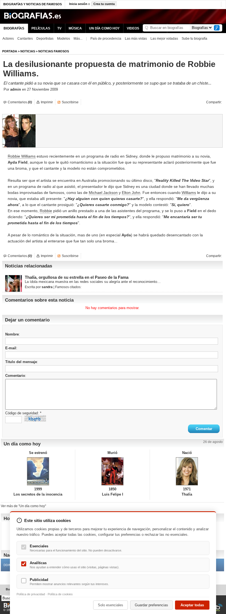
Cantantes (25, 38)
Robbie (46, 211)
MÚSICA (75, 28)
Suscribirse (70, 102)
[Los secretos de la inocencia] (37, 471)
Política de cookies (60, 594)
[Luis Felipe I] (112, 471)
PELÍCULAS (40, 28)
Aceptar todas (192, 605)
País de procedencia (105, 38)
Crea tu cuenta (104, 4)
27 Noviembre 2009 (42, 89)
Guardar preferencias (151, 605)
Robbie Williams (22, 156)
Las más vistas (136, 38)
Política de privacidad (31, 594)
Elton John (131, 192)
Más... (78, 38)
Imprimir (47, 102)
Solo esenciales (110, 605)
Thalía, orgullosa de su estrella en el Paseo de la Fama (76, 277)
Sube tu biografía (194, 38)
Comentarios (20, 102)
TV (59, 28)
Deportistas (44, 38)
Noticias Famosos (53, 51)
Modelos (63, 38)
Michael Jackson (103, 192)
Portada (9, 51)
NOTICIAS (27, 51)
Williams (189, 192)
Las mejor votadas (164, 38)
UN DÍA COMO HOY (104, 28)
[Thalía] (187, 471)
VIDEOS (133, 28)
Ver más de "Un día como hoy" (23, 506)
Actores (8, 38)
